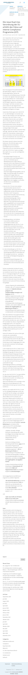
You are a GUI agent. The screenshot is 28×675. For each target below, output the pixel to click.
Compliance (6, 643)
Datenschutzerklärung (17, 664)
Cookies (13, 665)
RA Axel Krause (8, 35)
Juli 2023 (5, 603)
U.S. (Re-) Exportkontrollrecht (10, 650)
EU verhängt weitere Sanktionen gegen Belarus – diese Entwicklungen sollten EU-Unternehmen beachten (13, 569)
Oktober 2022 (6, 610)
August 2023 (6, 601)
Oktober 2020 (6, 626)
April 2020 (5, 631)
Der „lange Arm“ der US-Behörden (11, 565)
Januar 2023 (6, 608)
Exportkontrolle (21, 35)
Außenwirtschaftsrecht (8, 641)
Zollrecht (5, 657)
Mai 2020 (5, 628)
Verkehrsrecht (6, 655)
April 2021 (5, 624)
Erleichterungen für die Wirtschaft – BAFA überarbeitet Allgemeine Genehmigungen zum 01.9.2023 (13, 589)
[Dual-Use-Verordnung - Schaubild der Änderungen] (14, 87)
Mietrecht (5, 648)
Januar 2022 (6, 615)
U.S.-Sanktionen (7, 653)
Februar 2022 (6, 612)
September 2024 (7, 596)
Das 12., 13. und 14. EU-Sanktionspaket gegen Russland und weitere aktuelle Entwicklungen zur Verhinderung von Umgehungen (14, 583)
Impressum (7, 664)
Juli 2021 (5, 622)
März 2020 (5, 633)
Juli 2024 (5, 599)
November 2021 (7, 617)
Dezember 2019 (6, 635)
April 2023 (5, 605)
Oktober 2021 (6, 619)
